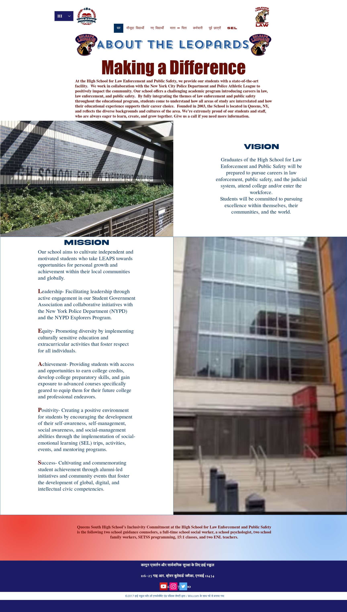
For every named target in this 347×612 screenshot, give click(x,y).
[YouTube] (163, 586)
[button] (135, 28)
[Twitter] (183, 586)
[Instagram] (173, 586)
